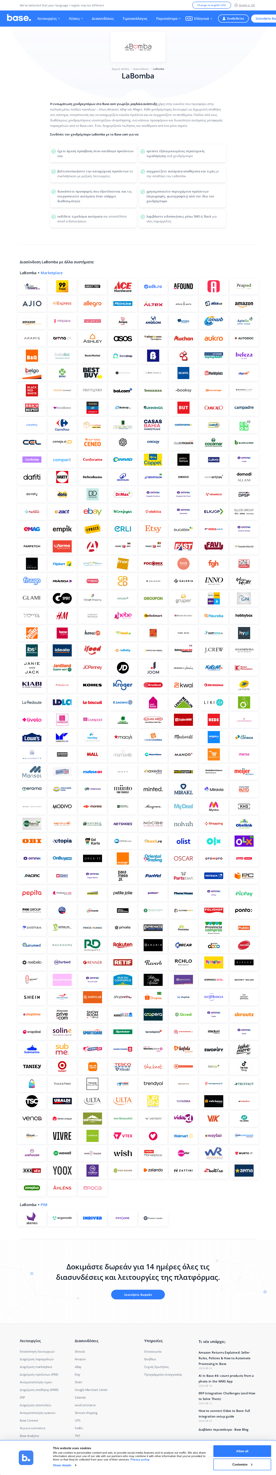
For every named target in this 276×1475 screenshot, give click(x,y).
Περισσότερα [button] (166, 18)
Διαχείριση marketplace (36, 1367)
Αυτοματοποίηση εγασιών (38, 1413)
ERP (22, 1397)
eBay (78, 1367)
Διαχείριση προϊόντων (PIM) (39, 1374)
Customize (240, 1464)
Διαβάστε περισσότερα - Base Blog (223, 1429)
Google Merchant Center (91, 1390)
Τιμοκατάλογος (135, 18)
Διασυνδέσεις (103, 18)
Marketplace (52, 272)
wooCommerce (85, 1405)
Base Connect (29, 1420)
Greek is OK (247, 5)
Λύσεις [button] (74, 18)
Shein (78, 1382)
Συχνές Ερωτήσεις (156, 1367)
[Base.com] (19, 18)
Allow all (242, 1451)
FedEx (79, 1428)
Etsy (77, 1374)
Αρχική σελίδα (120, 69)
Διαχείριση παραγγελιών (37, 1359)
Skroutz (80, 1351)
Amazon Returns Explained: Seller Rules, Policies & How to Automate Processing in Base (225, 1358)
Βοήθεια (150, 1359)
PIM (44, 1204)
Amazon (80, 1359)
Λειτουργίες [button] (47, 18)
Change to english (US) (211, 5)
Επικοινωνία (152, 1351)
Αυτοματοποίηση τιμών (36, 1382)
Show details (62, 1465)
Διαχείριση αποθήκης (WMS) (39, 1390)
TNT (77, 1436)
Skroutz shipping (86, 1413)
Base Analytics (29, 1436)
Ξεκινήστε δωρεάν (138, 1295)
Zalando (80, 1397)
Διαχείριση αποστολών (35, 1405)
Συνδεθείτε (235, 18)
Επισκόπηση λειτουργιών (37, 1351)
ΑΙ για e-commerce (32, 1428)
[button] (199, 18)
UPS (77, 1420)
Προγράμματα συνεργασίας (163, 1374)
